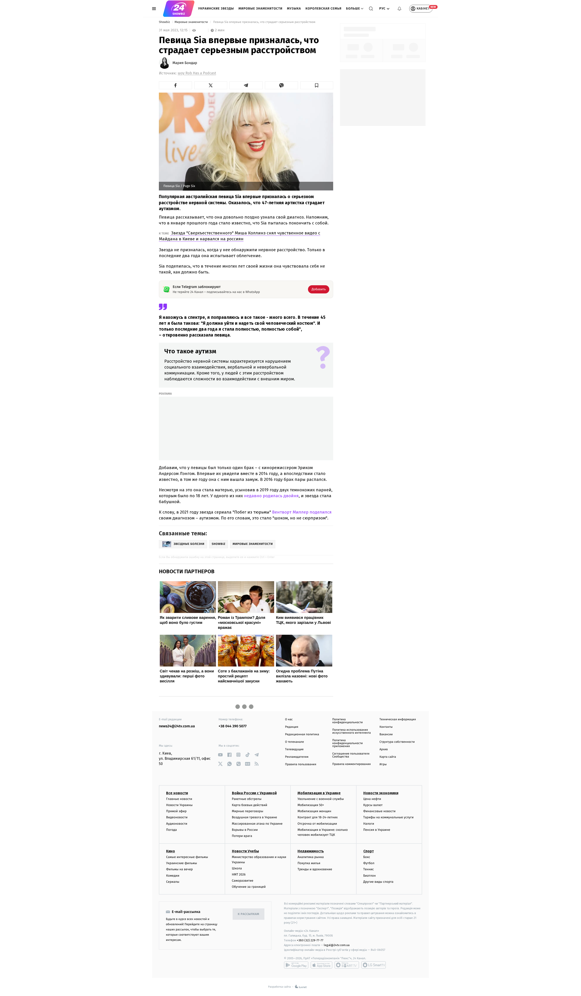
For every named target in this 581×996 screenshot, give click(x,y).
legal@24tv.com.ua (337, 945)
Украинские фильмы (181, 863)
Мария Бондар (184, 63)
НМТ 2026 (239, 874)
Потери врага (242, 836)
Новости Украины (179, 805)
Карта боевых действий (249, 805)
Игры (383, 764)
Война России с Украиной (254, 793)
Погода (171, 830)
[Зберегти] (316, 85)
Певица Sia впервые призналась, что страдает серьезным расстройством (264, 22)
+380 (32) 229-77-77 (310, 940)
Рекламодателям (296, 756)
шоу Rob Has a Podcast (197, 73)
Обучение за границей (249, 887)
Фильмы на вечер (179, 869)
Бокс (366, 857)
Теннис (368, 869)
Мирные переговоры (247, 811)
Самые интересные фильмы (187, 857)
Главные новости (179, 799)
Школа (237, 868)
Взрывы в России (245, 830)
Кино (170, 851)
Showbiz (165, 22)
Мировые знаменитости (261, 8)
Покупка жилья (309, 863)
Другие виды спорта (378, 882)
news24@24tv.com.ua (177, 726)
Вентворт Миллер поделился (301, 512)
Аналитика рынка (311, 857)
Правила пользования (300, 764)
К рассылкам (248, 914)
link (220, 755)
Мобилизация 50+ (311, 805)
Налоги (368, 824)
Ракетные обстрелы (246, 799)
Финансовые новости (379, 811)
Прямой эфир (176, 811)
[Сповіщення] (399, 8)
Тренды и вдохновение (315, 869)
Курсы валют (373, 805)
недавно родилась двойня (271, 495)
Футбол (368, 863)
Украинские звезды (216, 8)
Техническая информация (397, 719)
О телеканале (294, 741)
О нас (289, 719)
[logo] (178, 8)
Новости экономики (380, 793)
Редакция (291, 726)
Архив (383, 749)
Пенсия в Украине (376, 830)
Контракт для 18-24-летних (318, 817)
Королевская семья (323, 8)
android (296, 965)
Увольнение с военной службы (321, 799)
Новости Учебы (245, 851)
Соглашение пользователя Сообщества (350, 755)
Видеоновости (177, 817)
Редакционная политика (302, 734)
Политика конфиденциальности (347, 721)
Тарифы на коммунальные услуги (388, 817)
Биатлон (369, 876)
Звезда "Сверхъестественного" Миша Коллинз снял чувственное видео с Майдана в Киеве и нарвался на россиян (239, 235)
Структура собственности (397, 741)
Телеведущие (294, 749)
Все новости (177, 793)
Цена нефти (372, 799)
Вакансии (386, 734)
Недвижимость (311, 851)
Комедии (172, 876)
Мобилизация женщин (314, 811)
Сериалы (172, 882)
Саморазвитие (243, 881)
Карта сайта (387, 756)
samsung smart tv (373, 965)
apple (321, 965)
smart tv (347, 965)
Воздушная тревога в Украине (254, 817)
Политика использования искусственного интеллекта (351, 731)
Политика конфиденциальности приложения (347, 743)
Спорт (368, 851)
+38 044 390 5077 (232, 726)
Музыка (294, 8)
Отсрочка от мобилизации (317, 824)
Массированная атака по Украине (257, 824)
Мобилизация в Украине (319, 793)
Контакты (386, 726)
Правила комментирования (351, 764)
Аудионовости (176, 824)
